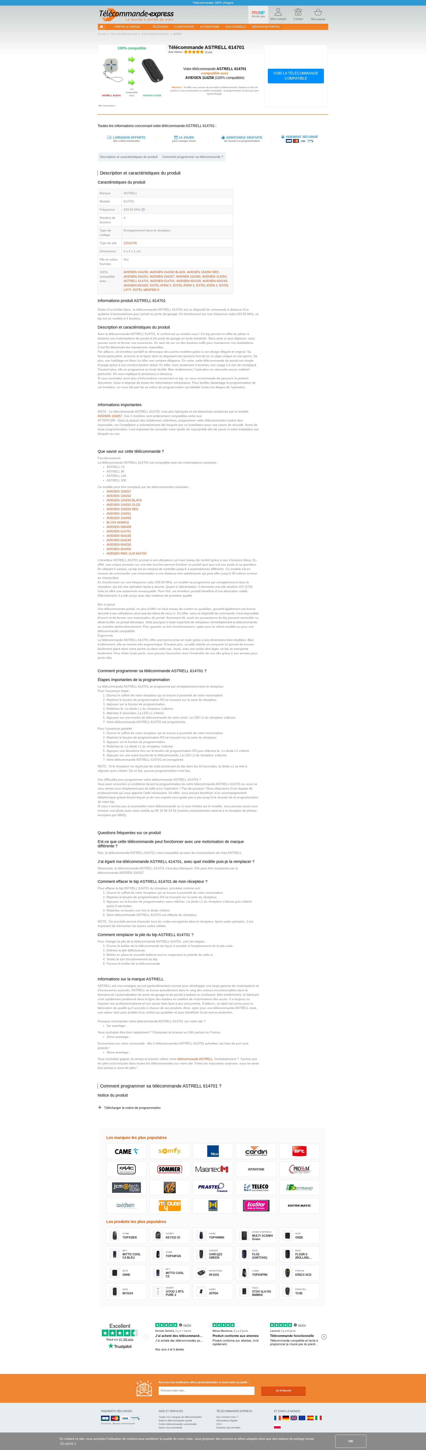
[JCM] (126, 1187)
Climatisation (184, 26)
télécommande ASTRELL (195, 1059)
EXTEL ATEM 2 (160, 285)
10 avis (209, 52)
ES (310, 1418)
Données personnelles (228, 1427)
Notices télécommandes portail (175, 1420)
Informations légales (227, 1420)
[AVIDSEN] (126, 1205)
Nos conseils (235, 26)
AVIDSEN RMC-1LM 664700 (126, 553)
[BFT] (299, 1151)
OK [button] (351, 1441)
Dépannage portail (266, 26)
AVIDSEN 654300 (136, 285)
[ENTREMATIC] (299, 1205)
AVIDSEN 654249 (215, 281)
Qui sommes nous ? (227, 1417)
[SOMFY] (170, 1151)
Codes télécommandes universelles (178, 1424)
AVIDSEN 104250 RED (203, 272)
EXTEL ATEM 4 (206, 285)
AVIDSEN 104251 (136, 276)
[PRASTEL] (213, 1187)
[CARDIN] (256, 1151)
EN (302, 1418)
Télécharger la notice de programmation (132, 1107)
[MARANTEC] (213, 1169)
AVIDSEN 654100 (188, 281)
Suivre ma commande (170, 1427)
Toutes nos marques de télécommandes (180, 1417)
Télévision (160, 26)
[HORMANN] (213, 1205)
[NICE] (213, 1151)
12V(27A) (130, 243)
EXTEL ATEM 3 (183, 285)
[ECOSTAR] (256, 1205)
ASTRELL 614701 (136, 281)
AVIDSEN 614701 (162, 281)
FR (277, 1418)
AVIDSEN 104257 (162, 276)
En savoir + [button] (68, 1443)
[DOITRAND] (299, 1187)
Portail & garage (127, 26)
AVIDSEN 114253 (214, 276)
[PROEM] (299, 1169)
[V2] (170, 1187)
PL (277, 1426)
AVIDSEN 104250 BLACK (167, 272)
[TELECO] (256, 1187)
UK (294, 1418)
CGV (219, 1424)
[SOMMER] (170, 1169)
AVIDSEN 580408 (118, 527)
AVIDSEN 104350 (188, 276)
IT (318, 1418)
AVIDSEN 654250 (118, 544)
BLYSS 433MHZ (117, 522)
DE (285, 1418)
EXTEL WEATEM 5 (146, 290)
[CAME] (126, 1151)
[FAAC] (126, 1169)
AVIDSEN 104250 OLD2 (123, 504)
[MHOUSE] (170, 1205)
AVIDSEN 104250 (136, 272)
